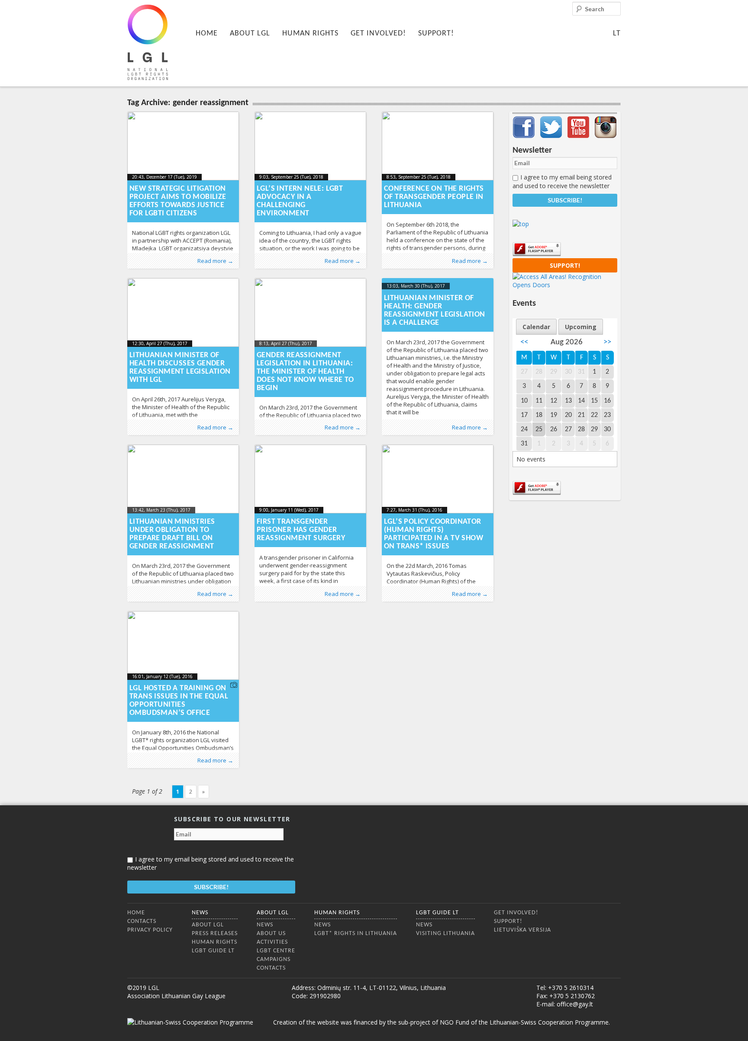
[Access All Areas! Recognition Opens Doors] (565, 285)
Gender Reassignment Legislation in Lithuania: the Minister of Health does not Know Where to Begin (305, 371)
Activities (272, 942)
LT (617, 33)
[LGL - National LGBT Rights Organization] (147, 42)
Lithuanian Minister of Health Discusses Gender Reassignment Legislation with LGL (180, 367)
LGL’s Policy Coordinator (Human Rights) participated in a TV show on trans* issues (433, 534)
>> (607, 342)
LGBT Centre (276, 951)
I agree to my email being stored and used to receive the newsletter (562, 181)
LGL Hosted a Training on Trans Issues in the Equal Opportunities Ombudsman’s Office (178, 700)
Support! (436, 33)
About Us (271, 933)
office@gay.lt (575, 1004)
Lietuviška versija (522, 930)
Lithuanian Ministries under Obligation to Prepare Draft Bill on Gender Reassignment (172, 534)
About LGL (250, 33)
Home (207, 33)
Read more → (215, 261)
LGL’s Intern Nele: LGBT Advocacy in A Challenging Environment (300, 201)
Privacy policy (150, 930)
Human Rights (310, 33)
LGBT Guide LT (213, 951)
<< (524, 342)
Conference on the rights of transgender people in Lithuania (434, 197)
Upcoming (580, 327)
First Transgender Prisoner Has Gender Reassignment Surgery (301, 530)
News (200, 913)
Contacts (141, 921)
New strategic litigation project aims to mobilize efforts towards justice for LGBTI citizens (177, 201)
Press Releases (215, 933)
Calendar (536, 327)
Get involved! (378, 33)
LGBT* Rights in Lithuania (355, 933)
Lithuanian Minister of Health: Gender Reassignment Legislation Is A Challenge (434, 310)
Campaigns (273, 959)
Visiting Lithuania (445, 933)
